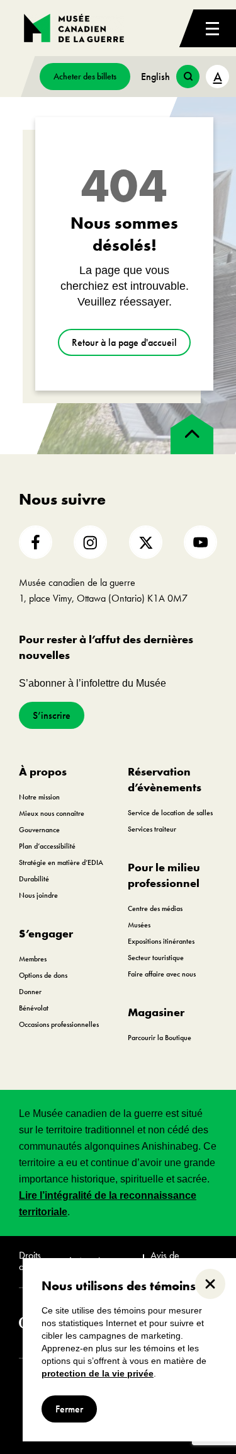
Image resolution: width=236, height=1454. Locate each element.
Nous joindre (38, 895)
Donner (30, 992)
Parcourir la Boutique (159, 1038)
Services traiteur (152, 829)
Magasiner (156, 1012)
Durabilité (34, 879)
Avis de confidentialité (177, 1261)
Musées (139, 925)
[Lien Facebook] (35, 542)
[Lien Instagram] (90, 542)
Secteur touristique (156, 958)
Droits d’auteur (34, 1261)
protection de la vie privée (98, 1373)
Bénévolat (33, 1008)
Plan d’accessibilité (47, 846)
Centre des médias (155, 908)
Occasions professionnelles (59, 1024)
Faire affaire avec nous (162, 974)
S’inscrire (51, 715)
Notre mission (39, 797)
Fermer (69, 1409)
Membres (33, 959)
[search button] (187, 76)
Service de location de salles (170, 813)
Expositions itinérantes (161, 941)
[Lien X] (145, 542)
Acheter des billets (84, 76)
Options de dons (43, 975)
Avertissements (106, 1261)
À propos (43, 771)
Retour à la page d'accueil (124, 342)
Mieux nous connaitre (51, 813)
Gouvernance (39, 830)
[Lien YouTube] (200, 542)
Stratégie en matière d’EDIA (61, 862)
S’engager (46, 933)
